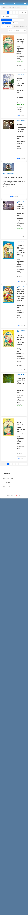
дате (14, 20)
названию (20, 20)
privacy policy (10, 478)
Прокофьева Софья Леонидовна (15, 181)
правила (4, 478)
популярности (6, 23)
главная (4, 477)
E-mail (8, 486)
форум (8, 477)
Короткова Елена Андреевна (20, 220)
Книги (9, 7)
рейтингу (14, 23)
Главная (4, 7)
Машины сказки (10, 184)
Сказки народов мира (21, 36)
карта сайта (18, 477)
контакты (13, 477)
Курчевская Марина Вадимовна (20, 397)
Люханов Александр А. (20, 311)
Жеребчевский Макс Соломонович (12, 183)
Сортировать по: (6, 20)
